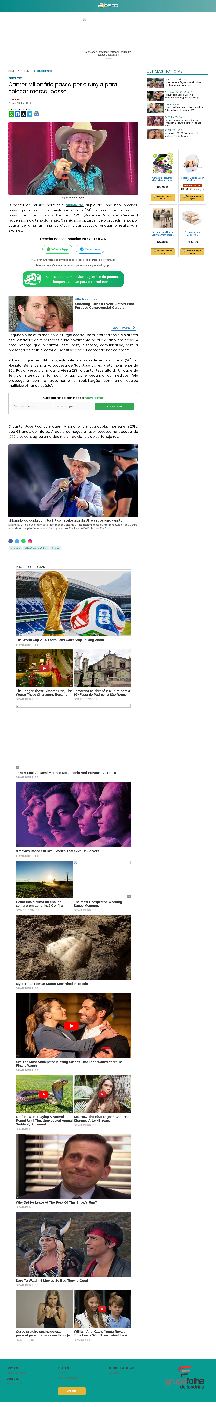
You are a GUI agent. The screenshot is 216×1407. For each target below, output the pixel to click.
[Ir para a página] (108, 6)
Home (11, 71)
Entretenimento (26, 71)
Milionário (74, 205)
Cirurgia (55, 548)
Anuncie (71, 1391)
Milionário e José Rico (36, 548)
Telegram (92, 249)
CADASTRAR (114, 406)
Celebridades (44, 71)
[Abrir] (4, 6)
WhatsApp (59, 249)
